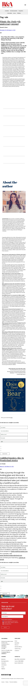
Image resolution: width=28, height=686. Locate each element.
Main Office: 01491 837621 (20, 659)
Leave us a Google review (6, 650)
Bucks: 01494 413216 (19, 663)
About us (16, 644)
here (12, 417)
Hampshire (20, 10)
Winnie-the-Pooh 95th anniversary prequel (10, 22)
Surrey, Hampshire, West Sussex (8, 446)
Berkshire (7, 10)
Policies (7, 682)
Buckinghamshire (13, 10)
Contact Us (17, 650)
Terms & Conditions (13, 682)
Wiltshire (19, 13)
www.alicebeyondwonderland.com (11, 555)
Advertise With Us (18, 646)
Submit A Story (18, 648)
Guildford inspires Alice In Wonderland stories (12, 459)
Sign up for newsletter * (5, 425)
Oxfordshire (9, 13)
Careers (2, 682)
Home (16, 641)
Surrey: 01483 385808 (19, 661)
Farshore (12, 372)
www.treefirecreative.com (19, 551)
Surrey (14, 13)
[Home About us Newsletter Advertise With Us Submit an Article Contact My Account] (25, 5)
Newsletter (17, 643)
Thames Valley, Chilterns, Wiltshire (8, 448)
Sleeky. (22, 678)
